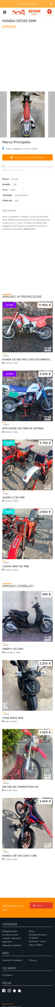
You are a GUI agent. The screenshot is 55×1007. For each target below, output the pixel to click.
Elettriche (7, 941)
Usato (5, 355)
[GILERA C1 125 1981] (27, 465)
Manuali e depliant (11, 945)
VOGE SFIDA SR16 (12, 717)
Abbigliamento (9, 931)
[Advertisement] (27, 61)
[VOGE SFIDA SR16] (27, 685)
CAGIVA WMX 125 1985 (15, 566)
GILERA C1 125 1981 (13, 497)
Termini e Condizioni (12, 960)
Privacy (33, 960)
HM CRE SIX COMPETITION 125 (20, 786)
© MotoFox (8, 1004)
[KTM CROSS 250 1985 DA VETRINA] (27, 396)
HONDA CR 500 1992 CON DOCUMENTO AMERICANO (27, 359)
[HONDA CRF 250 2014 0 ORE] (27, 823)
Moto (31, 931)
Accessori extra (10, 934)
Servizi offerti (36, 944)
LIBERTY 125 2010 (12, 648)
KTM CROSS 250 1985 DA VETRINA (23, 428)
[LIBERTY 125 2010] (27, 616)
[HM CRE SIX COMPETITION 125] (27, 754)
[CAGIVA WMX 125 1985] (27, 533)
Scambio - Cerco (37, 941)
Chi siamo (7, 975)
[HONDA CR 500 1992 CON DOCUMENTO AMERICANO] (27, 327)
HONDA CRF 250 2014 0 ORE (19, 855)
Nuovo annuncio (38, 906)
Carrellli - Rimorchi (11, 938)
